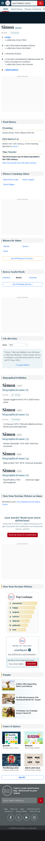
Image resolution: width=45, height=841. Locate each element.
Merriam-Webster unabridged (22, 535)
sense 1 (15, 146)
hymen (25, 246)
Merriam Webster (7, 790)
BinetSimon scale (10, 179)
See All (22, 777)
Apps (22, 809)
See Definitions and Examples (21, 654)
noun (18, 27)
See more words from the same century (19, 163)
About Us (14, 809)
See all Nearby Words (22, 284)
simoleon (6, 277)
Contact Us (9, 811)
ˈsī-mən (13, 32)
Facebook (10, 817)
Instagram (34, 817)
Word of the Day (22, 646)
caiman (6, 246)
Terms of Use (35, 811)
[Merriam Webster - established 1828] (7, 3)
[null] (29, 649)
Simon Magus (9, 184)
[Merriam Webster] (22, 641)
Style (4, 345)
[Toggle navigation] (2, 3)
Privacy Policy (22, 811)
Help (6, 809)
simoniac (33, 277)
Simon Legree (28, 179)
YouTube (26, 817)
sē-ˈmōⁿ (14, 395)
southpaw (21, 650)
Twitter (18, 817)
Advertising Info (33, 809)
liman (5, 251)
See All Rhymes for (22, 258)
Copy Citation (23, 365)
